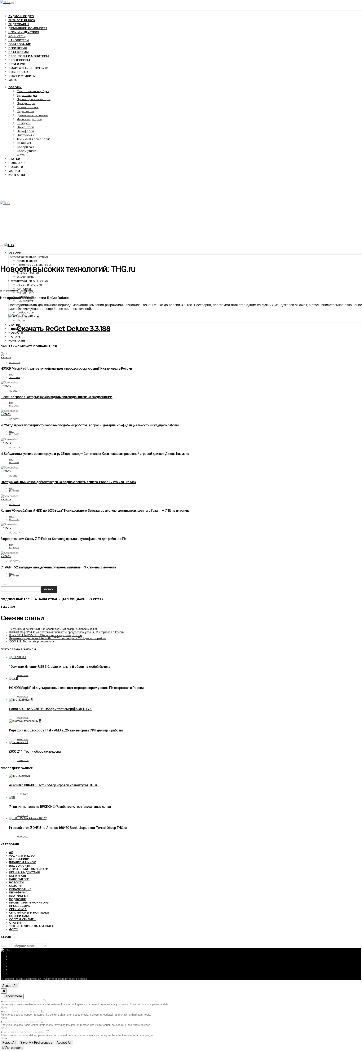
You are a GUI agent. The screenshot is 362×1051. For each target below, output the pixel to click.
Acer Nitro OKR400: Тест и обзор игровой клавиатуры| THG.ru (54, 785)
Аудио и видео (21, 16)
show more (14, 996)
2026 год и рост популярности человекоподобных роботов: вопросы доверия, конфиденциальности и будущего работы (90, 425)
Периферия (17, 48)
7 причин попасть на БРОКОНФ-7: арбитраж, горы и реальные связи (60, 807)
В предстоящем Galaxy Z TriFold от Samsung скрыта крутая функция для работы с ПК (63, 539)
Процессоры (19, 60)
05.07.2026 (22, 675)
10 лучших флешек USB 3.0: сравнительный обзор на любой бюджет (53, 628)
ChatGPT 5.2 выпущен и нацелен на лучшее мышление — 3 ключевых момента (58, 567)
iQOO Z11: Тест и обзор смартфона (31, 641)
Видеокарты (18, 24)
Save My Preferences (36, 1043)
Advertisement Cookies (19, 1032)
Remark (35, 1011)
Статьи (14, 158)
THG (11, 374)
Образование (19, 44)
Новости (15, 166)
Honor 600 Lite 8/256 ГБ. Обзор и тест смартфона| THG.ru (45, 635)
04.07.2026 (14, 377)
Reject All (9, 1043)
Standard (35, 1001)
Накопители (18, 40)
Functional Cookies (16, 1011)
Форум (14, 170)
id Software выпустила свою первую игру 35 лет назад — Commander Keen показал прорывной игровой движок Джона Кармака (95, 454)
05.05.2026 (22, 836)
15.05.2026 (22, 815)
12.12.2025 (14, 491)
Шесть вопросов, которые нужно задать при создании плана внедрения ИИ (56, 397)
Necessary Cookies (16, 1001)
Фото (13, 80)
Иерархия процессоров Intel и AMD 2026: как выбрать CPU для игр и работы (57, 638)
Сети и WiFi (17, 64)
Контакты (16, 174)
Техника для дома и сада (33, 139)
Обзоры (15, 87)
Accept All (9, 986)
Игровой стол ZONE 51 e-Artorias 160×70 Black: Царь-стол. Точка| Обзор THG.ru (68, 828)
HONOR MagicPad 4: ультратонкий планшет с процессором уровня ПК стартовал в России (66, 368)
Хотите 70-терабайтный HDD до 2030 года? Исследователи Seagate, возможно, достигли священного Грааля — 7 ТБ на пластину (95, 511)
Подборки (17, 162)
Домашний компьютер (27, 28)
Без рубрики (19, 859)
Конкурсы (16, 36)
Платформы (18, 52)
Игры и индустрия (23, 32)
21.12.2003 (13, 281)
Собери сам (18, 72)
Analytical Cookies (16, 1022)
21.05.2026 (22, 794)
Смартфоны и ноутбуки (28, 68)
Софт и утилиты (22, 76)
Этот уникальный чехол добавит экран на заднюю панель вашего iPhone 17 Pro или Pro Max (68, 482)
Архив (5, 946)
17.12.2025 (14, 405)
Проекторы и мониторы (28, 56)
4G (11, 852)
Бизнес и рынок (21, 20)
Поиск (5, 584)
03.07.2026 (22, 739)
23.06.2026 (23, 760)
